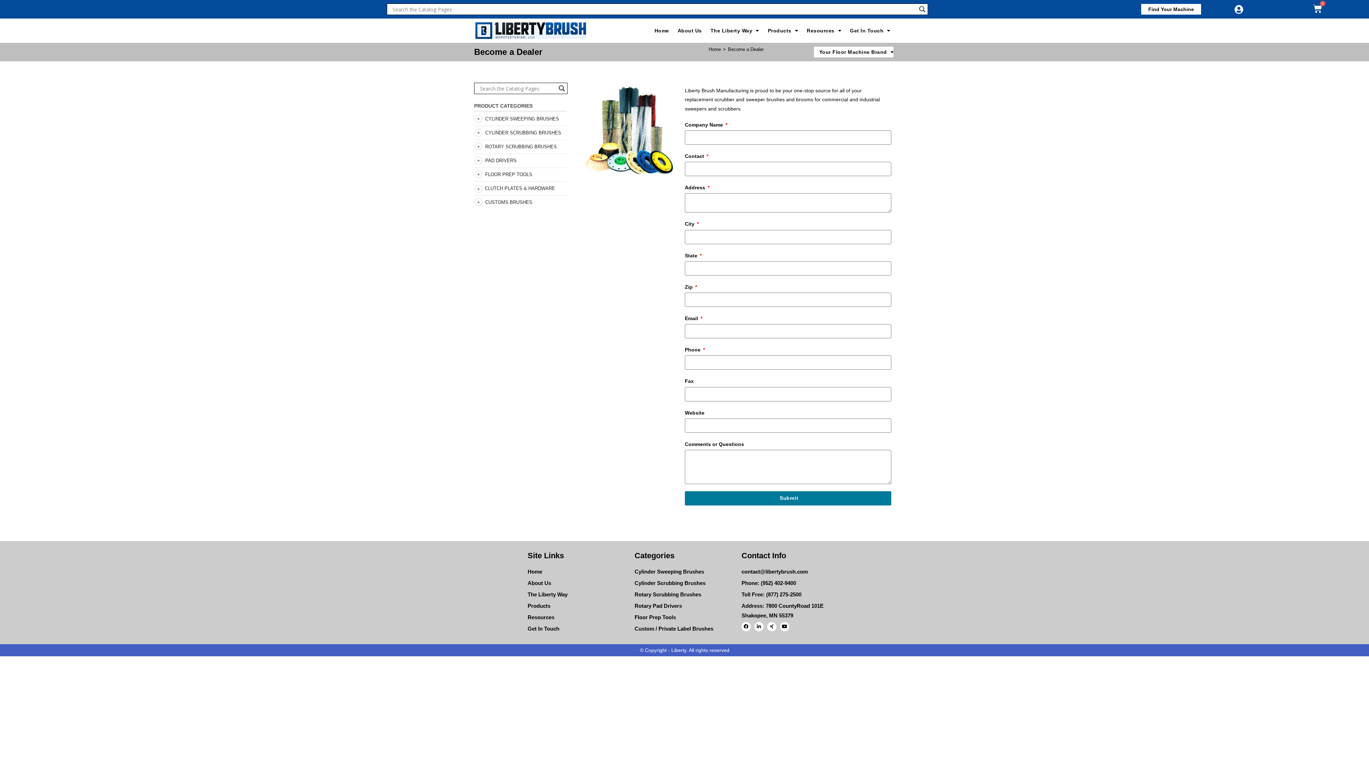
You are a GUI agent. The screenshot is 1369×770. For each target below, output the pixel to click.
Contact (695, 156)
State (692, 255)
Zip (689, 287)
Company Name (704, 125)
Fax (689, 381)
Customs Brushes (508, 202)
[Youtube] (784, 626)
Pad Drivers (501, 160)
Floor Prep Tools (508, 174)
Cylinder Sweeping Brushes (522, 119)
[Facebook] (746, 626)
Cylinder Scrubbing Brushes (523, 132)
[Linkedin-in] (759, 626)
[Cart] (1317, 9)
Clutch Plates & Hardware (520, 188)
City (690, 224)
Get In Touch (866, 31)
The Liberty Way (732, 31)
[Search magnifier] (922, 9)
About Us (690, 31)
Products (779, 31)
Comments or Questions (714, 444)
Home (662, 31)
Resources (821, 31)
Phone (693, 350)
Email (692, 318)
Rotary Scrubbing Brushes (521, 146)
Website (694, 413)
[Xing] (771, 626)
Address (696, 187)
